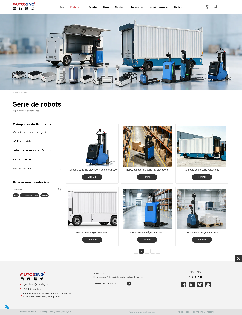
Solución (93, 7)
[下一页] (158, 251)
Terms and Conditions (203, 312)
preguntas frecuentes (158, 7)
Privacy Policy (183, 312)
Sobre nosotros (136, 7)
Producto (74, 7)
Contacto (178, 7)
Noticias (119, 7)
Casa (61, 7)
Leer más (92, 177)
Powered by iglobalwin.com (141, 312)
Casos (106, 7)
